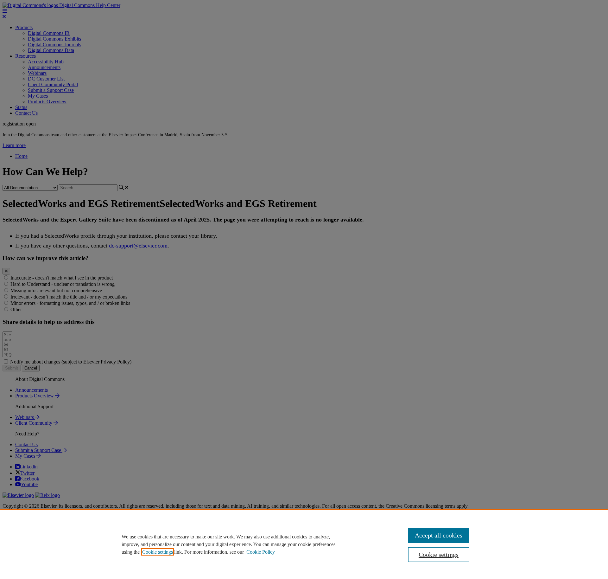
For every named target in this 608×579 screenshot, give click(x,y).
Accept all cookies (438, 535)
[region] (304, 544)
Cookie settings (157, 552)
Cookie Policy (260, 552)
